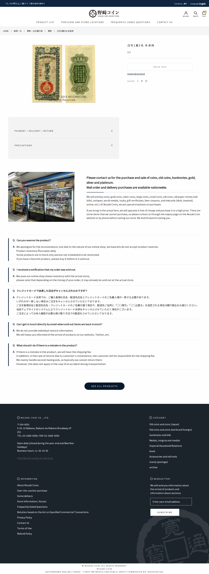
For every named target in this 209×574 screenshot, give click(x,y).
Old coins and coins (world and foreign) (170, 429)
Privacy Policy (24, 517)
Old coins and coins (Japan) (164, 424)
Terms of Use (24, 528)
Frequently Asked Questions (130, 22)
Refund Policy (24, 533)
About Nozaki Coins (28, 485)
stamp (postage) (158, 462)
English (202, 3)
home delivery (25, 496)
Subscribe (164, 512)
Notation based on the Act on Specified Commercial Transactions (53, 512)
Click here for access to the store (35, 458)
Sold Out (160, 67)
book (152, 451)
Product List (45, 22)
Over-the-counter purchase (32, 490)
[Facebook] (138, 81)
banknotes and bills (160, 435)
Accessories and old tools (163, 456)
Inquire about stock (136, 73)
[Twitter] (142, 81)
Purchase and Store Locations (82, 22)
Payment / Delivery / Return (34, 130)
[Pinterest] (146, 81)
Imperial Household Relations (165, 445)
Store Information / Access (31, 501)
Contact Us (165, 22)
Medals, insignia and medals (164, 440)
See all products (104, 386)
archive (153, 467)
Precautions (23, 145)
